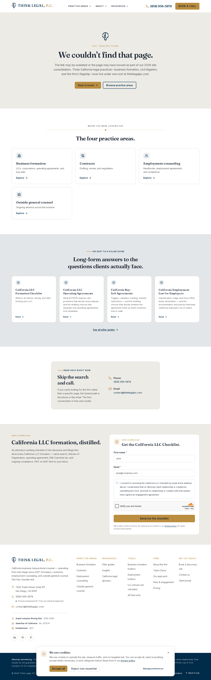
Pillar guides (108, 564)
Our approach (160, 576)
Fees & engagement (163, 582)
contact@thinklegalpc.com (128, 392)
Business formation (86, 564)
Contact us (184, 574)
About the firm (160, 564)
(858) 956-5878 (161, 6)
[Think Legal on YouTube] (23, 637)
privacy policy (171, 526)
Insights (106, 570)
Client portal (185, 580)
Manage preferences (153, 668)
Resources (118, 6)
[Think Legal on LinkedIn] (15, 637)
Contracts (81, 570)
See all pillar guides (104, 329)
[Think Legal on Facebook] (31, 637)
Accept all (58, 668)
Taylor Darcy (159, 570)
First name (120, 452)
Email (117, 467)
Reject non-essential (84, 668)
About (100, 6)
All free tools (134, 595)
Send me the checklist (154, 518)
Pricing (156, 588)
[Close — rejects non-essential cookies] (168, 652)
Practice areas (78, 6)
